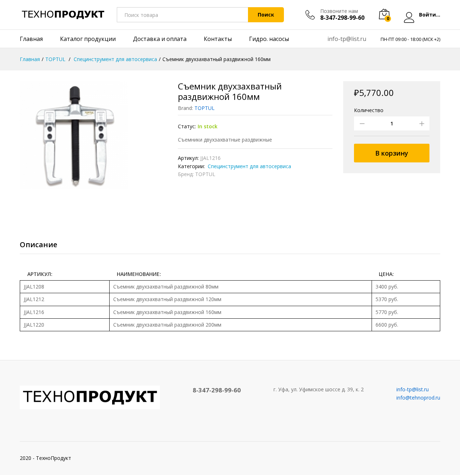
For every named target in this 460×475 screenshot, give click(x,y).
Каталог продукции (88, 39)
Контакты (218, 39)
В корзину (391, 153)
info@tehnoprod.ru (418, 397)
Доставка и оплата (160, 39)
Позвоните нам (339, 11)
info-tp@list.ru (346, 39)
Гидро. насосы (269, 39)
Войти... (429, 15)
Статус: (187, 126)
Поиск (266, 14)
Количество (368, 110)
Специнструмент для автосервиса (248, 166)
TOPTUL (204, 108)
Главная (31, 39)
